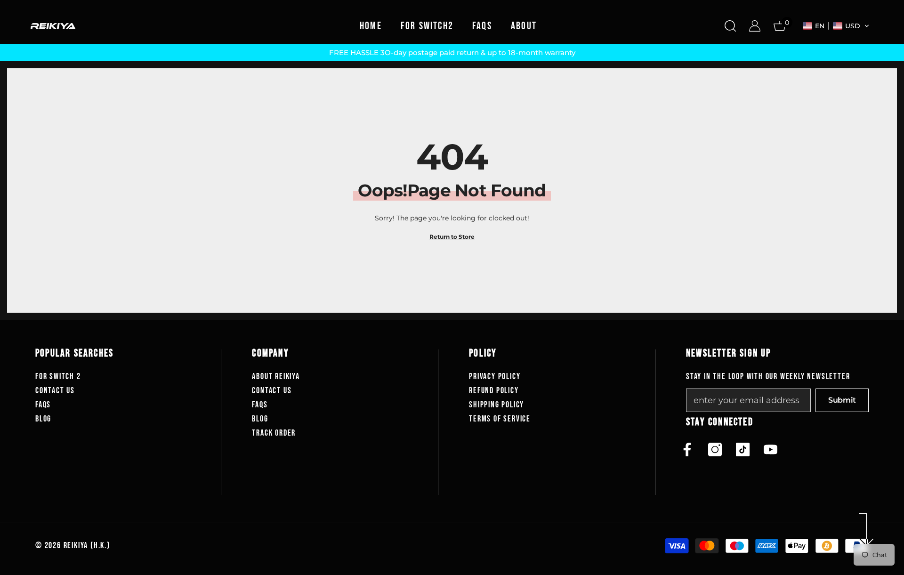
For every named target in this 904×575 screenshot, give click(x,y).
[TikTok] (742, 449)
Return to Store (452, 236)
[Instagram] (715, 449)
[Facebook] (687, 449)
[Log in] (754, 26)
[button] (836, 25)
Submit (842, 400)
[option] (452, 52)
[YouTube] (770, 449)
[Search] (730, 26)
